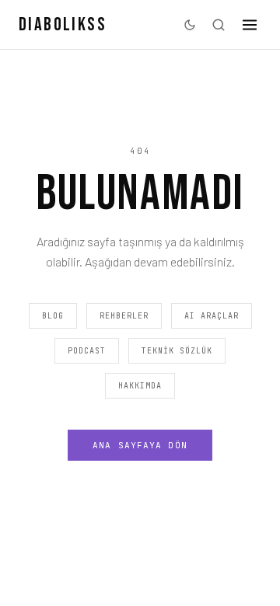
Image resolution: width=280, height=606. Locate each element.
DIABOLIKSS (63, 24)
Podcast (87, 351)
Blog (53, 316)
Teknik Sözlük (177, 351)
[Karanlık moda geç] (189, 25)
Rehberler (124, 316)
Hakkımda (140, 386)
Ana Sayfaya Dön (140, 445)
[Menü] (249, 25)
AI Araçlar (211, 316)
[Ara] (218, 25)
